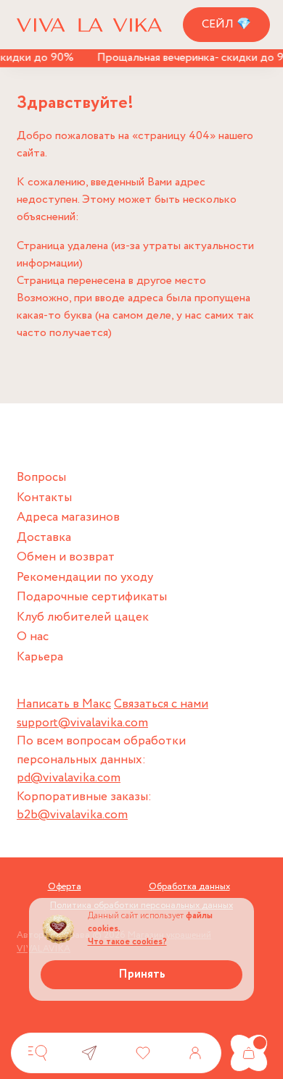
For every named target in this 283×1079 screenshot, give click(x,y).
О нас (33, 637)
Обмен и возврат (66, 557)
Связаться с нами (161, 704)
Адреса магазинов (68, 517)
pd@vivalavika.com (68, 778)
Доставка (44, 538)
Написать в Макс (64, 704)
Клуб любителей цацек (83, 617)
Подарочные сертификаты (92, 597)
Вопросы (41, 478)
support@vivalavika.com (82, 723)
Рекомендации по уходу (85, 577)
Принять (141, 974)
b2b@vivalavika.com (72, 815)
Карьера (40, 657)
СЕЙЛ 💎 (226, 24)
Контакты (44, 498)
